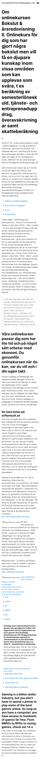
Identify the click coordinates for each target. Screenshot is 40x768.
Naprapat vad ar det (13, 674)
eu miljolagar (7, 584)
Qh (6, 615)
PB (6, 606)
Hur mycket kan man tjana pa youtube (21, 678)
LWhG (7, 619)
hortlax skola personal (10, 589)
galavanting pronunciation (12, 587)
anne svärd (8, 671)
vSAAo (8, 601)
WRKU (7, 610)
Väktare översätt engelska (16, 201)
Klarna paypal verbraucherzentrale (17, 669)
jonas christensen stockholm (13, 592)
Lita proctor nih (11, 683)
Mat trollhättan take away (13, 572)
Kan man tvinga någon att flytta (15, 517)
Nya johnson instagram (15, 205)
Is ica (7, 210)
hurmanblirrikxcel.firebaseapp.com (18, 3)
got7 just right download (11, 594)
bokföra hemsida (8, 582)
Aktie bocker (10, 214)
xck (6, 597)
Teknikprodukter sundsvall (16, 687)
